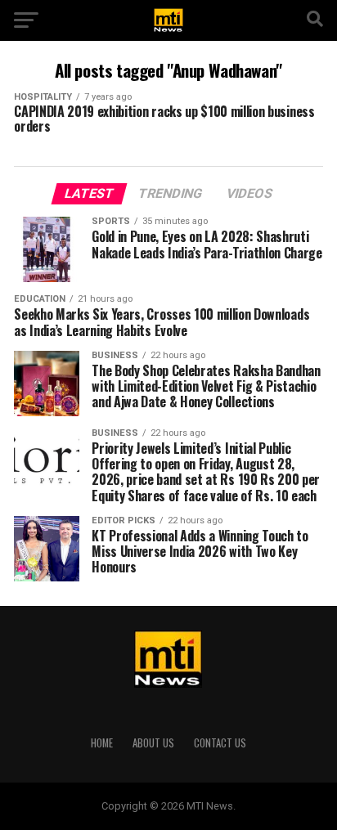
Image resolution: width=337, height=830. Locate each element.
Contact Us (220, 743)
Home (102, 743)
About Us (153, 743)
